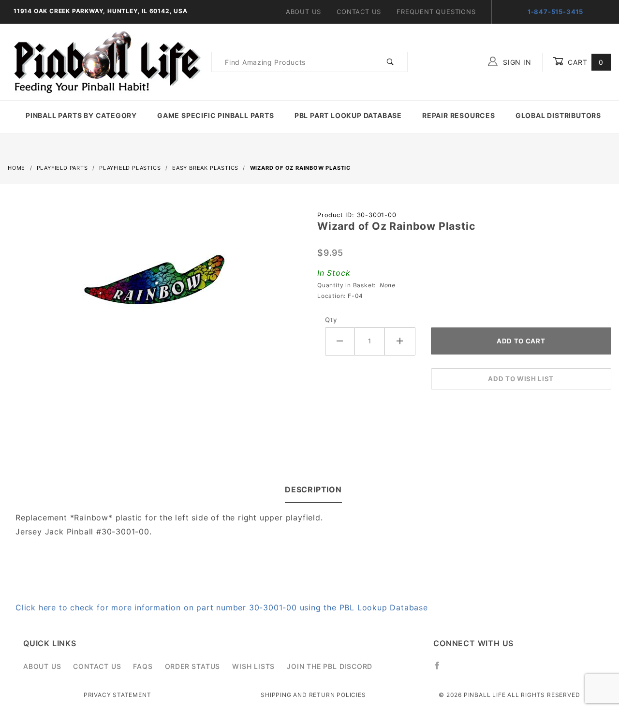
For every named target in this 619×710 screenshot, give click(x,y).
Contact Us (359, 11)
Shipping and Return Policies (313, 694)
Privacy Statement (117, 694)
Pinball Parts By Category (81, 115)
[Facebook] (441, 669)
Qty (331, 320)
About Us (303, 11)
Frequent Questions (436, 11)
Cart (584, 62)
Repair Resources (458, 115)
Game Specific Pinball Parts (215, 115)
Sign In (516, 62)
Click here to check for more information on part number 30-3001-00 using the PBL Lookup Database (221, 607)
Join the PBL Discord (329, 666)
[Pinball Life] (104, 61)
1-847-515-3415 (555, 11)
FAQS (142, 666)
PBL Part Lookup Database (348, 115)
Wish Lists (253, 666)
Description (313, 489)
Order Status (193, 666)
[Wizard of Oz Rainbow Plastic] (154, 285)
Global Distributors (558, 115)
